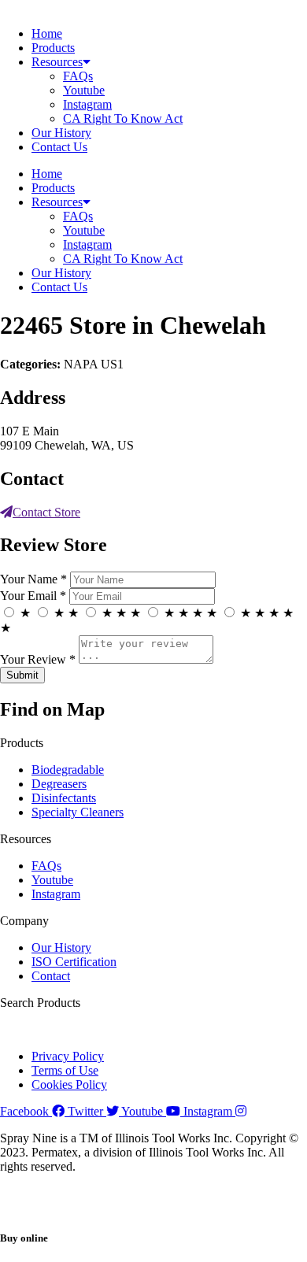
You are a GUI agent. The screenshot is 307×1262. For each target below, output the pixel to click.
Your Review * (38, 659)
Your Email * (33, 595)
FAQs (78, 76)
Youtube (84, 90)
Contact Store (46, 512)
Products (53, 47)
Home (46, 33)
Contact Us (59, 147)
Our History (61, 132)
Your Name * (33, 579)
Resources (57, 61)
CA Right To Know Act (123, 118)
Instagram (87, 104)
